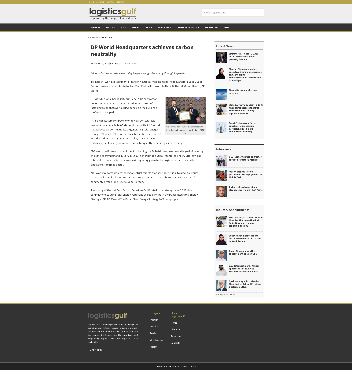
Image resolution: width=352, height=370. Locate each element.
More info (96, 350)
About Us (100, 2)
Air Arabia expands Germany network (244, 91)
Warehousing (156, 340)
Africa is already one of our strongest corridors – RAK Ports (245, 188)
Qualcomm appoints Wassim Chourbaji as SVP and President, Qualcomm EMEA (246, 284)
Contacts (175, 342)
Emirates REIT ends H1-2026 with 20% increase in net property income (243, 56)
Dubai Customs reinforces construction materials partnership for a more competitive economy (242, 127)
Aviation (154, 319)
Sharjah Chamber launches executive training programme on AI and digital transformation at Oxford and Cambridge (245, 75)
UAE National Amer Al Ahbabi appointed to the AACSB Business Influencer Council (244, 268)
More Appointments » (226, 294)
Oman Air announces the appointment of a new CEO (243, 252)
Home (91, 2)
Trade (153, 333)
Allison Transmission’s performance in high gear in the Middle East (245, 174)
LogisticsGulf (113, 14)
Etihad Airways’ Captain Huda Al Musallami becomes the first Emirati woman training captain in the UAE (246, 109)
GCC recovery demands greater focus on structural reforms (245, 158)
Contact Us (121, 2)
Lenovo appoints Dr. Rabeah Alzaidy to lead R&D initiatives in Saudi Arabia (245, 238)
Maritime (154, 326)
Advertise (110, 2)
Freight (153, 346)
